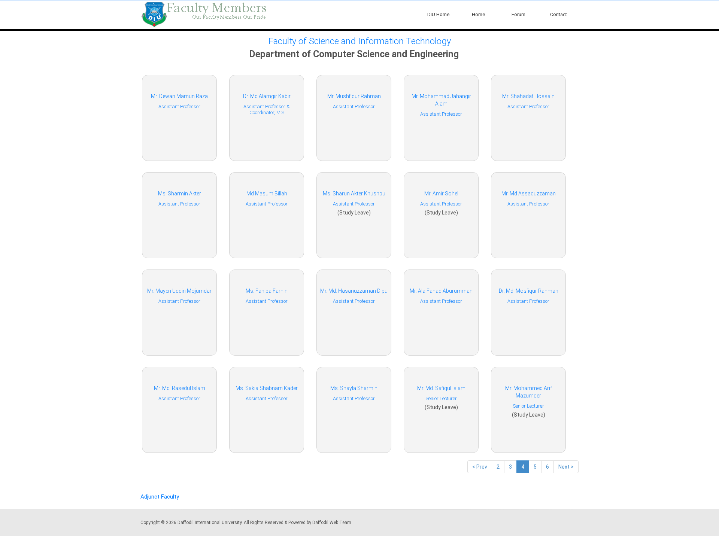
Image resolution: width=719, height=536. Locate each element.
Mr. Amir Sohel (441, 194)
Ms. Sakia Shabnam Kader (267, 388)
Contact (558, 14)
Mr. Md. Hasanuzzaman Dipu (354, 291)
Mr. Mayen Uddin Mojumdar (179, 291)
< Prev (479, 467)
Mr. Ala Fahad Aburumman (441, 291)
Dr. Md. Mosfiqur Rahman (528, 291)
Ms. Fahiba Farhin (267, 291)
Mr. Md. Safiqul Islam (441, 388)
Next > (566, 467)
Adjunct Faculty (159, 496)
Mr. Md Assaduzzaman (528, 194)
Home (478, 14)
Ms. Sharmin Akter (179, 194)
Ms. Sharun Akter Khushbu (354, 194)
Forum (518, 14)
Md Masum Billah (266, 194)
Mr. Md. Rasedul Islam (179, 388)
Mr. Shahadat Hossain (528, 96)
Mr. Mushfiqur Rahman (354, 96)
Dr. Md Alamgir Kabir (267, 96)
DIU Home (438, 14)
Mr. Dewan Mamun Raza (179, 96)
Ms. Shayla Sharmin (353, 388)
